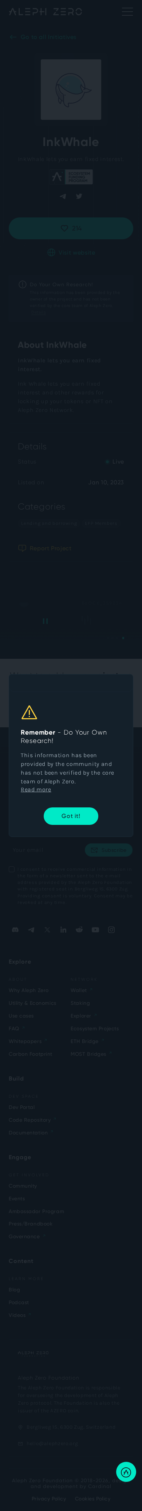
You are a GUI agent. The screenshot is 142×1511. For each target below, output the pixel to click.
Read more (36, 789)
